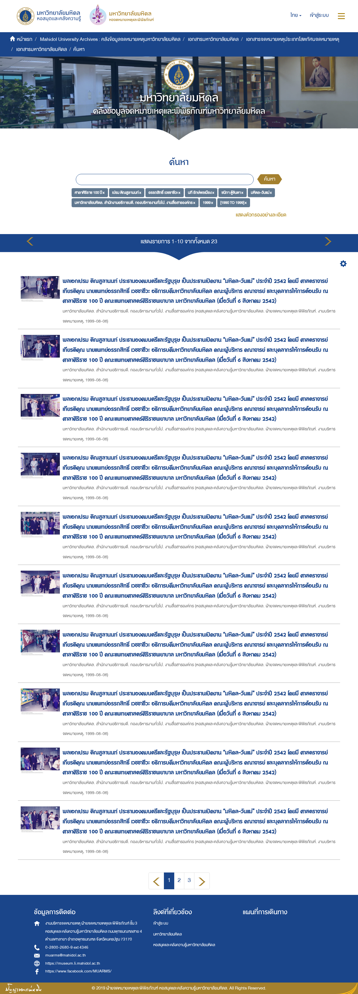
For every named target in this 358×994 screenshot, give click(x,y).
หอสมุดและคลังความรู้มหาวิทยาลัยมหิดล (184, 944)
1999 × (208, 202)
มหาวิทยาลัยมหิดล (167, 934)
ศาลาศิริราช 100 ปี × (90, 192)
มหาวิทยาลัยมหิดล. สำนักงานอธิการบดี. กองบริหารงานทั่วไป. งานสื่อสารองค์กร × (135, 202)
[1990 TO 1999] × (233, 202)
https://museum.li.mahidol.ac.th (72, 963)
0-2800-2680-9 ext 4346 (66, 947)
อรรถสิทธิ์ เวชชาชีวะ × (164, 192)
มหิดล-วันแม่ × (261, 192)
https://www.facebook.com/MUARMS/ (78, 971)
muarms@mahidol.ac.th (65, 955)
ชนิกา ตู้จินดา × (232, 192)
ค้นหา (269, 179)
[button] (296, 15)
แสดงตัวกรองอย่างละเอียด (261, 215)
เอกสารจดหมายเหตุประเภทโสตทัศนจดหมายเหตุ (292, 39)
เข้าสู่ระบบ (160, 923)
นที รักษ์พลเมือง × (201, 192)
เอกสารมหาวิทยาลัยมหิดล (213, 39)
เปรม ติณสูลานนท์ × (126, 192)
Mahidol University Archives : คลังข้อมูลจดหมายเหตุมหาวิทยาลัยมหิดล (110, 39)
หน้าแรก (24, 39)
